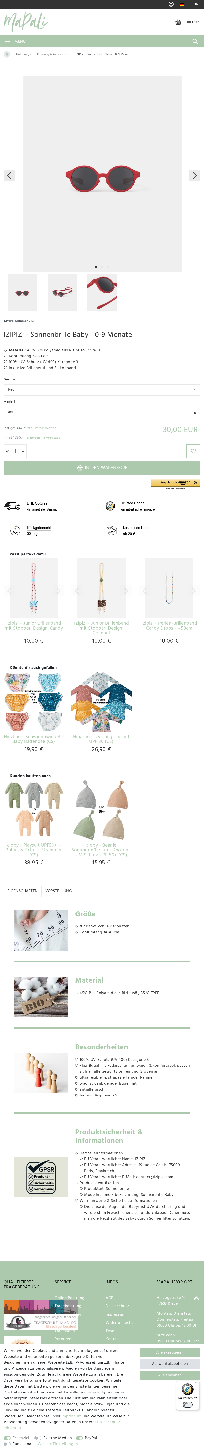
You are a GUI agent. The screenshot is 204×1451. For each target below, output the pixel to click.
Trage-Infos (65, 1323)
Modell (9, 402)
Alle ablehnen (170, 1375)
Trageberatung (68, 1306)
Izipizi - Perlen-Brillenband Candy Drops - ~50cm (169, 626)
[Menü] (196, 1384)
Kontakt (113, 1339)
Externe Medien (57, 1438)
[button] (175, 484)
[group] (34, 588)
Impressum (116, 1314)
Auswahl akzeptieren (170, 1364)
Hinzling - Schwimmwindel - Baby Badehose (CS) (33, 739)
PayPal (91, 1438)
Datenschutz (117, 1306)
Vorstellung (58, 891)
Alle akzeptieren (170, 1352)
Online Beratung (70, 1298)
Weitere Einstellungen (58, 1444)
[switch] (188, 1405)
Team (110, 1331)
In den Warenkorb (106, 468)
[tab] (23, 891)
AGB (110, 1298)
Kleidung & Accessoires (53, 54)
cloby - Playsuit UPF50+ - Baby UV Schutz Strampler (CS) (34, 850)
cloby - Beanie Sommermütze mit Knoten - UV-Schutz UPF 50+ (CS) (101, 850)
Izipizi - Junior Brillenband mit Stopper (34, 626)
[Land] (181, 4)
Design (9, 379)
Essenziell (21, 1438)
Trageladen (65, 1331)
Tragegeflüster (68, 1314)
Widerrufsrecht (119, 1323)
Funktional (22, 1444)
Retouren (63, 1339)
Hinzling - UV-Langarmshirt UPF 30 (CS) (101, 739)
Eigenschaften (22, 891)
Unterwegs (23, 54)
